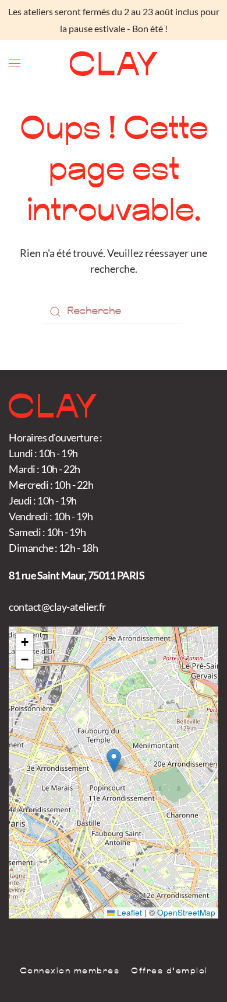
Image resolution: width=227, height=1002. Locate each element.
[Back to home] (114, 63)
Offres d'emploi (169, 971)
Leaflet (128, 912)
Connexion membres (70, 971)
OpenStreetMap (186, 912)
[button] (14, 63)
